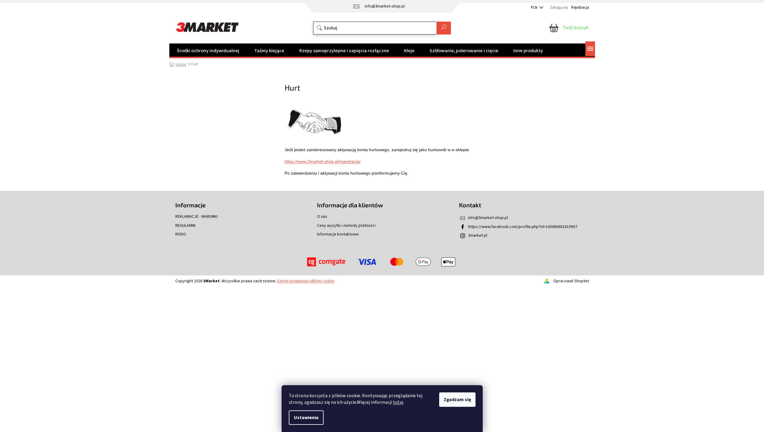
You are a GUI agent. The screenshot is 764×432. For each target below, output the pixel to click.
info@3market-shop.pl (488, 218)
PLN (534, 7)
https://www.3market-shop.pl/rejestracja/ (323, 161)
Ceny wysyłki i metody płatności (346, 226)
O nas (322, 217)
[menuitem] (208, 51)
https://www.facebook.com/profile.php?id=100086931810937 (522, 227)
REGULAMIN (185, 226)
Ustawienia (306, 417)
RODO (180, 234)
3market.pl (477, 235)
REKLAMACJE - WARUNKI (196, 217)
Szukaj (443, 28)
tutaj (398, 402)
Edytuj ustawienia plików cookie (305, 281)
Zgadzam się (457, 399)
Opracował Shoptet (571, 281)
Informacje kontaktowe (338, 234)
